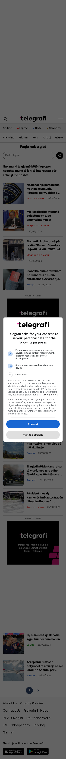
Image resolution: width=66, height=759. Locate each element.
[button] (33, 374)
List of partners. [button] (50, 394)
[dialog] (33, 379)
